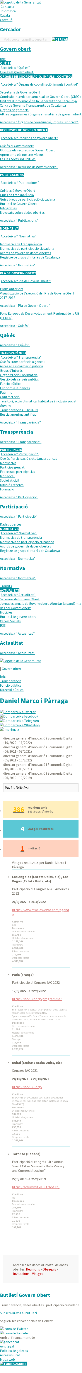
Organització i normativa (19, 375)
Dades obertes (10, 524)
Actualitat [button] (9, 590)
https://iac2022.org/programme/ (37, 999)
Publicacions (20, 182)
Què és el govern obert (17, 72)
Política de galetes (14, 1350)
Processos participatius (17, 471)
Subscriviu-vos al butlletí (18, 1313)
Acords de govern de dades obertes (25, 253)
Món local (7, 476)
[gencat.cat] (9, 1342)
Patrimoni (7, 392)
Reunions (33, 1269)
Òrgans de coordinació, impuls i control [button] (36, 76)
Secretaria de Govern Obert (20, 92)
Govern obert (15, 48)
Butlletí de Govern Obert (18, 203)
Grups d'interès (11, 370)
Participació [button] (11, 450)
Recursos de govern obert (29, 138)
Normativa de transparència (21, 244)
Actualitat (18, 594)
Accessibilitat (10, 1355)
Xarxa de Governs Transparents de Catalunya (33, 105)
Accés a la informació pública (21, 366)
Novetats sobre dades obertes (22, 212)
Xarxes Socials (10, 621)
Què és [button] (5, 63)
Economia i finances (15, 388)
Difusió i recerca (12, 485)
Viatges (37, 1273)
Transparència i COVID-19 (19, 410)
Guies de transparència (17, 195)
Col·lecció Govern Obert (17, 190)
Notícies (6, 612)
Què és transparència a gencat (22, 361)
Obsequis (49, 1269)
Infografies (8, 208)
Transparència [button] (13, 353)
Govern (5, 405)
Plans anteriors (11, 289)
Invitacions (21, 1273)
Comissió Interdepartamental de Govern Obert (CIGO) (40, 96)
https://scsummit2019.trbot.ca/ (36, 1187)
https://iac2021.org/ (27, 1087)
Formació (7, 489)
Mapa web (7, 1359)
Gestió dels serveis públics (19, 379)
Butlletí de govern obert (18, 616)
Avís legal (7, 1346)
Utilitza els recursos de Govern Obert (27, 150)
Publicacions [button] (12, 175)
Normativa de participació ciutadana (27, 248)
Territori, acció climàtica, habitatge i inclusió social (38, 401)
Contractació (10, 397)
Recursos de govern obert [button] (24, 130)
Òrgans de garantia (14, 110)
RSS (3, 625)
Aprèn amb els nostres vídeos (22, 154)
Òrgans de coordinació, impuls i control (40, 84)
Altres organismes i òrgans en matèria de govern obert (41, 114)
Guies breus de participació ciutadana (27, 199)
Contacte (7, 6)
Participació (19, 454)
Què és (15, 67)
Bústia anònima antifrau (18, 414)
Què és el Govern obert (17, 146)
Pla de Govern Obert (26, 281)
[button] (8, 11)
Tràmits (6, 586)
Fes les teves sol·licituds (18, 159)
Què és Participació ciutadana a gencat (28, 458)
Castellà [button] (6, 20)
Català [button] (5, 15)
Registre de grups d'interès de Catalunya (30, 257)
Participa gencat (12, 467)
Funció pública (10, 383)
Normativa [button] (9, 228)
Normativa (18, 236)
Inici (3, 59)
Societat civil (9, 480)
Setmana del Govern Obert (20, 599)
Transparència (21, 357)
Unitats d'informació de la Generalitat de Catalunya (38, 101)
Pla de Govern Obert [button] (18, 273)
